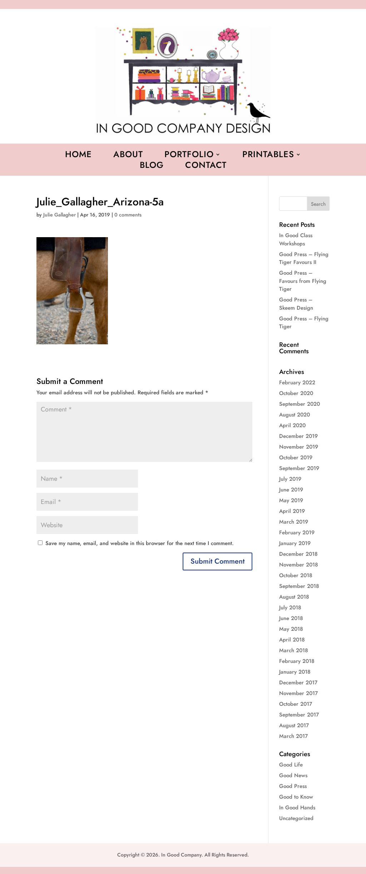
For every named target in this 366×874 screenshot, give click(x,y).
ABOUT (128, 156)
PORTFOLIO (189, 156)
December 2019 (298, 436)
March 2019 (293, 522)
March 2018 (293, 650)
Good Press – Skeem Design (296, 304)
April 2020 (292, 425)
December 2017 (298, 682)
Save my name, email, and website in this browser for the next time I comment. (139, 543)
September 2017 (299, 715)
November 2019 (298, 447)
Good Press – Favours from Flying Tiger (302, 281)
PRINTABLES (268, 156)
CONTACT (206, 166)
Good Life (291, 765)
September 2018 (299, 586)
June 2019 (291, 490)
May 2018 (291, 629)
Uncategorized (296, 818)
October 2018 (295, 575)
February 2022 (297, 382)
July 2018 (290, 607)
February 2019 (297, 532)
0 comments (128, 214)
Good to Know (296, 797)
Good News (293, 775)
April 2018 (292, 640)
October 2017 (295, 704)
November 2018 (298, 565)
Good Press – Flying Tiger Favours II (303, 258)
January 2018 (295, 672)
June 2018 (291, 618)
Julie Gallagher (59, 214)
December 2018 (298, 554)
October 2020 (296, 393)
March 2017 (293, 736)
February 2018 (297, 661)
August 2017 (294, 725)
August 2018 (294, 597)
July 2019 (290, 479)
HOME (78, 156)
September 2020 (299, 404)
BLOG (152, 166)
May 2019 (291, 500)
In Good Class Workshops (295, 239)
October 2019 (295, 457)
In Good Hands (297, 807)
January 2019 (295, 543)
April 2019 (292, 511)
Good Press (293, 786)
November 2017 (298, 693)
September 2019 (299, 468)
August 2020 (294, 415)
